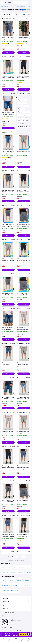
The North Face (6, 585)
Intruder (19, 580)
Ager (13, 6)
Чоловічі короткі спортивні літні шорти (12, 572)
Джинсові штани (6, 567)
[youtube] (2, 628)
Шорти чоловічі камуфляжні (21, 567)
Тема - (7, 612)
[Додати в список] (13, 33)
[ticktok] (11, 628)
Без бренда (10, 580)
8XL (21, 18)
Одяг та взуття (21, 6)
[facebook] (5, 628)
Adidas (15, 585)
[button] (8, 52)
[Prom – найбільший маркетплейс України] (2, 2)
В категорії (8, 2)
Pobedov (27, 580)
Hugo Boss (23, 585)
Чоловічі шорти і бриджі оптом (10, 590)
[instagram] (8, 628)
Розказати (23, 634)
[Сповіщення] (29, 2)
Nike (3, 580)
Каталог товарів (5, 6)
